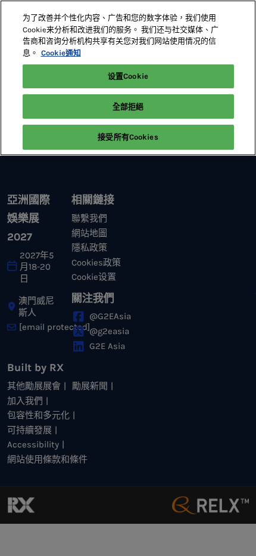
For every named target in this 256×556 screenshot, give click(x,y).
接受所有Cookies (128, 136)
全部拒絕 (128, 106)
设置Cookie (128, 76)
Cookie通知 (61, 52)
